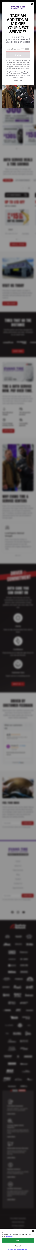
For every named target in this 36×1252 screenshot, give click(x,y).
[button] (33, 1231)
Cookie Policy (12, 1249)
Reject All (18, 1246)
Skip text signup (18, 80)
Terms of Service (25, 75)
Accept (18, 1240)
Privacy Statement (22, 1249)
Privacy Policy (19, 77)
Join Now (18, 55)
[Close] (32, 4)
